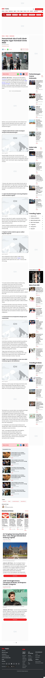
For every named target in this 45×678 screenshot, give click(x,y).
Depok (19, 258)
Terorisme (4, 79)
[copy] (26, 74)
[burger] (42, 11)
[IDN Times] (5, 8)
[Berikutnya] (28, 578)
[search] (33, 9)
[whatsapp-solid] (18, 74)
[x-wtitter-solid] (23, 74)
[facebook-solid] (21, 74)
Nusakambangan (6, 83)
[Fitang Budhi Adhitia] (3, 506)
